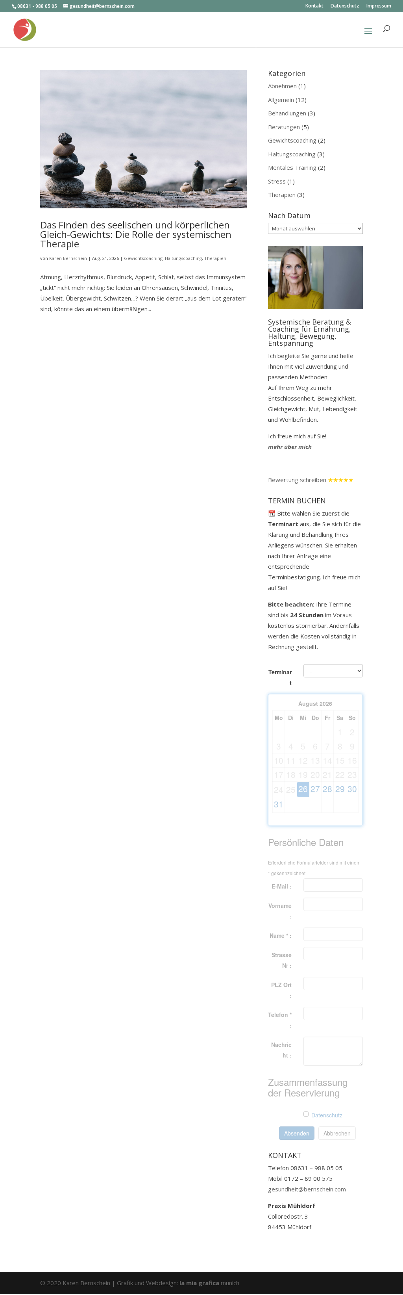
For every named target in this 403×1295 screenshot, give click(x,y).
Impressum (378, 6)
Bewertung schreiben (297, 480)
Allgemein (281, 100)
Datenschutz (345, 6)
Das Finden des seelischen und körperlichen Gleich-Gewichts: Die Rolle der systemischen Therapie (135, 234)
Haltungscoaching (183, 258)
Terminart (280, 677)
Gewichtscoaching (143, 258)
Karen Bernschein (68, 258)
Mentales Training (292, 167)
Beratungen (284, 127)
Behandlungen (287, 113)
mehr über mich (290, 447)
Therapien (215, 258)
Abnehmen (282, 86)
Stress (277, 181)
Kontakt (314, 6)
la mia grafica (200, 1283)
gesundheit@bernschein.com (307, 1189)
